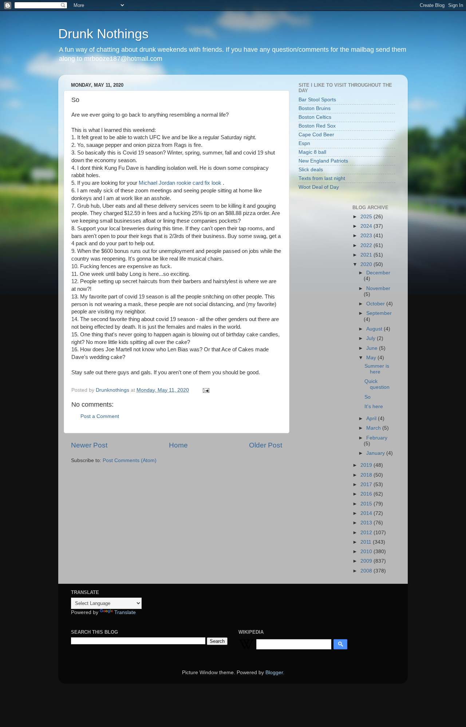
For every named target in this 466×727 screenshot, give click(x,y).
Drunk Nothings (103, 33)
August (375, 329)
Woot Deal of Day (319, 187)
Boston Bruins (315, 108)
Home (178, 445)
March (374, 428)
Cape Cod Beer (316, 134)
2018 (367, 475)
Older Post (265, 445)
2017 (367, 484)
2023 (367, 235)
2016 (367, 494)
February (376, 438)
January (376, 453)
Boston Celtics (315, 117)
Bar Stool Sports (317, 99)
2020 (367, 264)
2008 (367, 571)
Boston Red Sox (317, 126)
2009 (367, 561)
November (378, 288)
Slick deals (311, 169)
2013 (367, 522)
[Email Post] (205, 390)
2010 (367, 551)
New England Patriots (323, 161)
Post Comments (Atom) (130, 460)
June (372, 348)
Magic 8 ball (312, 152)
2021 (367, 255)
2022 (367, 245)
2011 (366, 542)
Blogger (274, 672)
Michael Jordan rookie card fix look (181, 183)
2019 (367, 465)
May (372, 357)
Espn (304, 143)
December (378, 272)
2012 (367, 532)
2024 (367, 226)
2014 (367, 513)
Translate (125, 612)
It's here (373, 406)
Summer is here (376, 369)
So (367, 397)
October (376, 303)
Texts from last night (322, 178)
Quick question (377, 384)
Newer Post (89, 445)
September (379, 313)
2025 (367, 216)
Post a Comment (99, 416)
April (372, 418)
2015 (367, 504)
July (371, 338)
